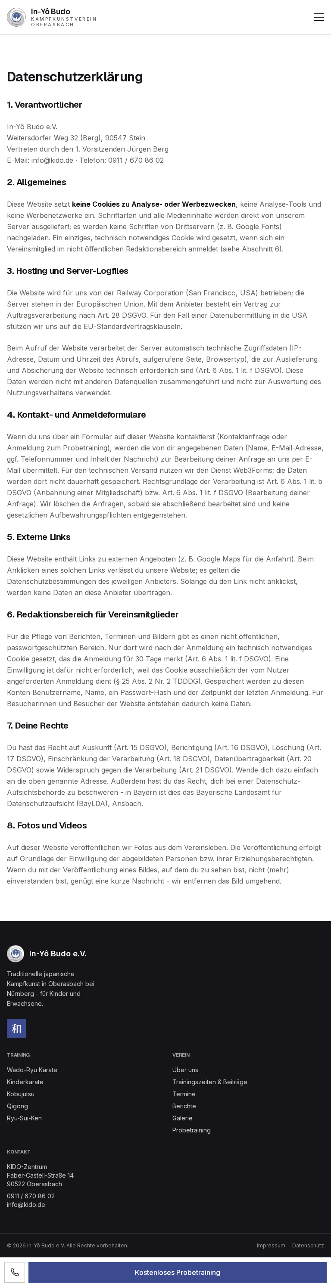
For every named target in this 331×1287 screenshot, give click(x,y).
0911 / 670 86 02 (31, 1196)
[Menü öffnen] (319, 17)
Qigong (17, 1106)
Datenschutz (308, 1245)
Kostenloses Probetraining (177, 1272)
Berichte (184, 1106)
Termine (184, 1094)
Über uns (185, 1069)
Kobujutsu (20, 1094)
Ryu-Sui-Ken (24, 1118)
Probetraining (191, 1130)
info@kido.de (26, 1204)
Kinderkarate (25, 1081)
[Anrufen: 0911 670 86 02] (14, 1272)
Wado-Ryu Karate (32, 1069)
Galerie (182, 1118)
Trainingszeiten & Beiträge (209, 1081)
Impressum (271, 1245)
